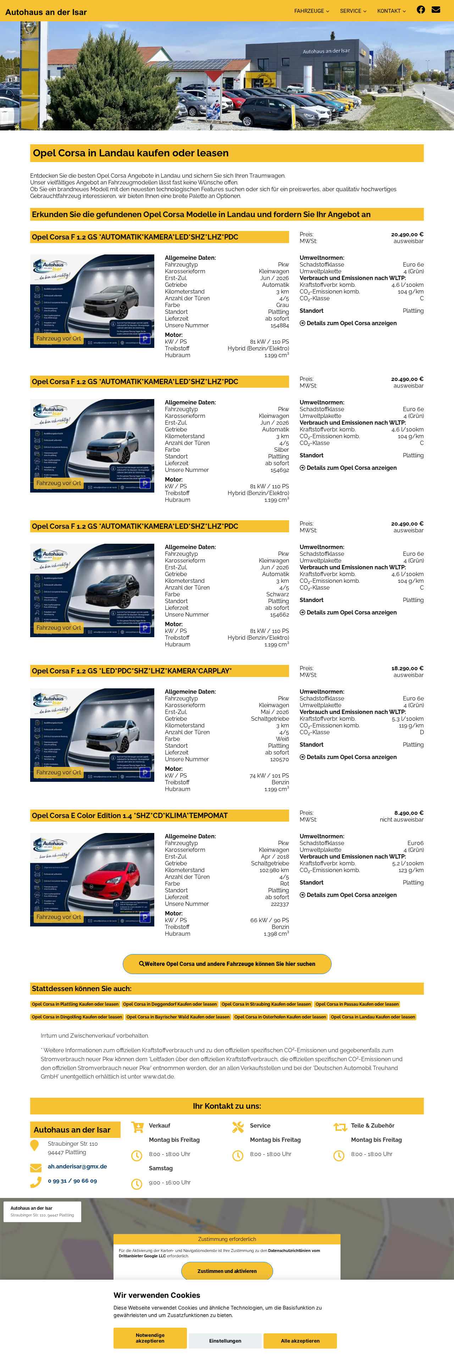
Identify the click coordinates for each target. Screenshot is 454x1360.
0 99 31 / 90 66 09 (72, 1180)
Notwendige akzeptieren (150, 1338)
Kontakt (389, 11)
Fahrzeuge (309, 11)
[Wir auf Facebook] (421, 10)
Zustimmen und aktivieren (227, 1271)
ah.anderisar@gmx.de (77, 1166)
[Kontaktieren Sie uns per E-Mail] (436, 10)
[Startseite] (46, 11)
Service (350, 11)
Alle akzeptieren (300, 1341)
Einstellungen (225, 1341)
